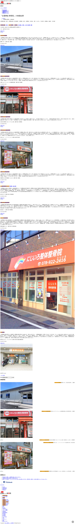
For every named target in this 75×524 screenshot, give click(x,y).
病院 (5, 505)
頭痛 (3, 517)
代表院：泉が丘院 (8, 186)
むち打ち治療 (4, 496)
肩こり (3, 507)
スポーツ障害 (4, 509)
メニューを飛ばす (3, 7)
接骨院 (3, 498)
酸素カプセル (4, 521)
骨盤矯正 (4, 508)
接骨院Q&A (4, 487)
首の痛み (5, 500)
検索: (1, 377)
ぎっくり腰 (4, 516)
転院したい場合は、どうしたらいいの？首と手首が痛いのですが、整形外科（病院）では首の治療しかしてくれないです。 (24, 479)
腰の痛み (4, 515)
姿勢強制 (4, 511)
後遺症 (5, 499)
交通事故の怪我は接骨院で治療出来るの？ (10, 478)
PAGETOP (2, 484)
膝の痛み (4, 513)
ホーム (3, 486)
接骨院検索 (4, 488)
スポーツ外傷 (4, 510)
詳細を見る (2, 45)
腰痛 (3, 506)
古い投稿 (2, 375)
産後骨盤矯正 (4, 512)
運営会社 (4, 489)
